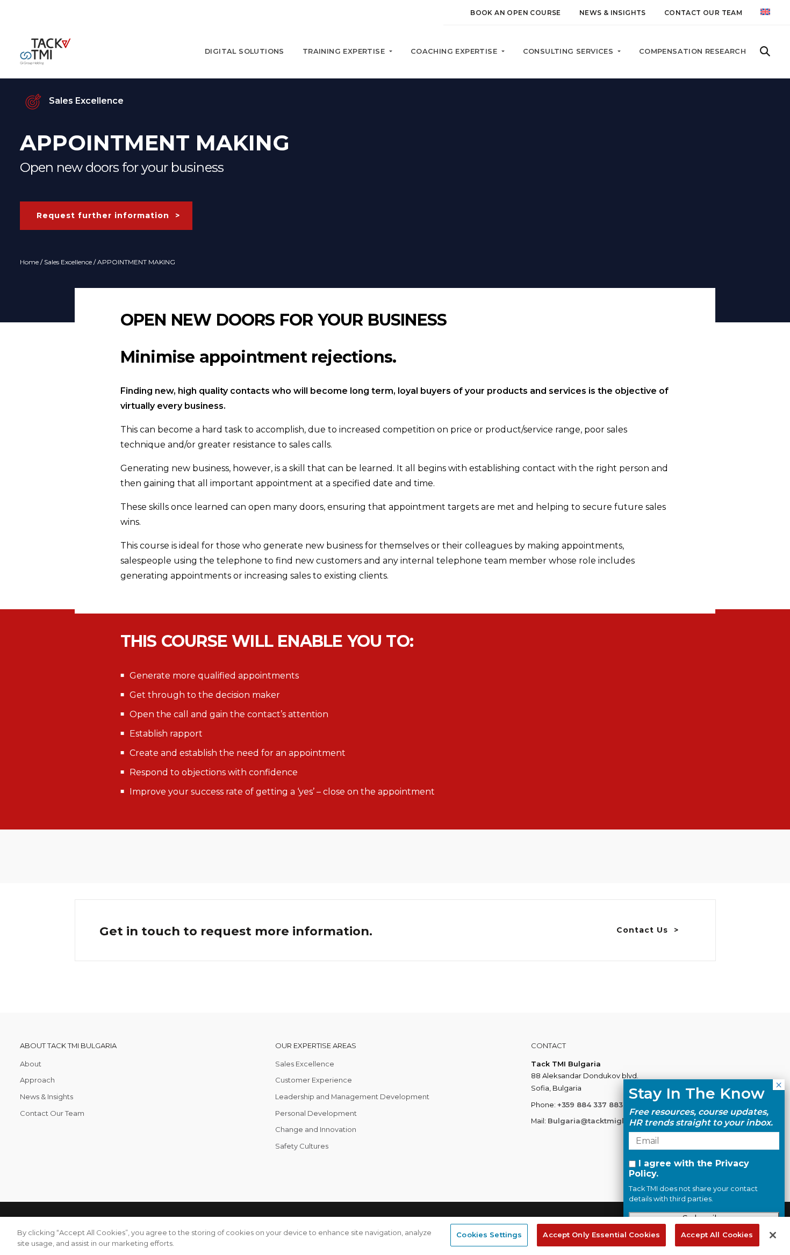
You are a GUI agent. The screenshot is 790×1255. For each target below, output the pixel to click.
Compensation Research (692, 51)
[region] (395, 1236)
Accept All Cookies (717, 1234)
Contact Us (642, 930)
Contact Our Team (703, 13)
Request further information (103, 215)
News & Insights (612, 13)
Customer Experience (313, 1080)
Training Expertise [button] (345, 51)
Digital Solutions (244, 51)
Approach (37, 1080)
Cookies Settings (489, 1234)
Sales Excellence (68, 262)
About (30, 1063)
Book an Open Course (515, 13)
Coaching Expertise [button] (455, 51)
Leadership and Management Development (352, 1096)
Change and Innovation (315, 1129)
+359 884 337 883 (590, 1104)
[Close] (773, 1235)
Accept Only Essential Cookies (601, 1234)
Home (29, 262)
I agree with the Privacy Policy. (689, 1168)
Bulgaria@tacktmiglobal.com (603, 1120)
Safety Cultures (301, 1146)
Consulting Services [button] (569, 51)
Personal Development (316, 1113)
